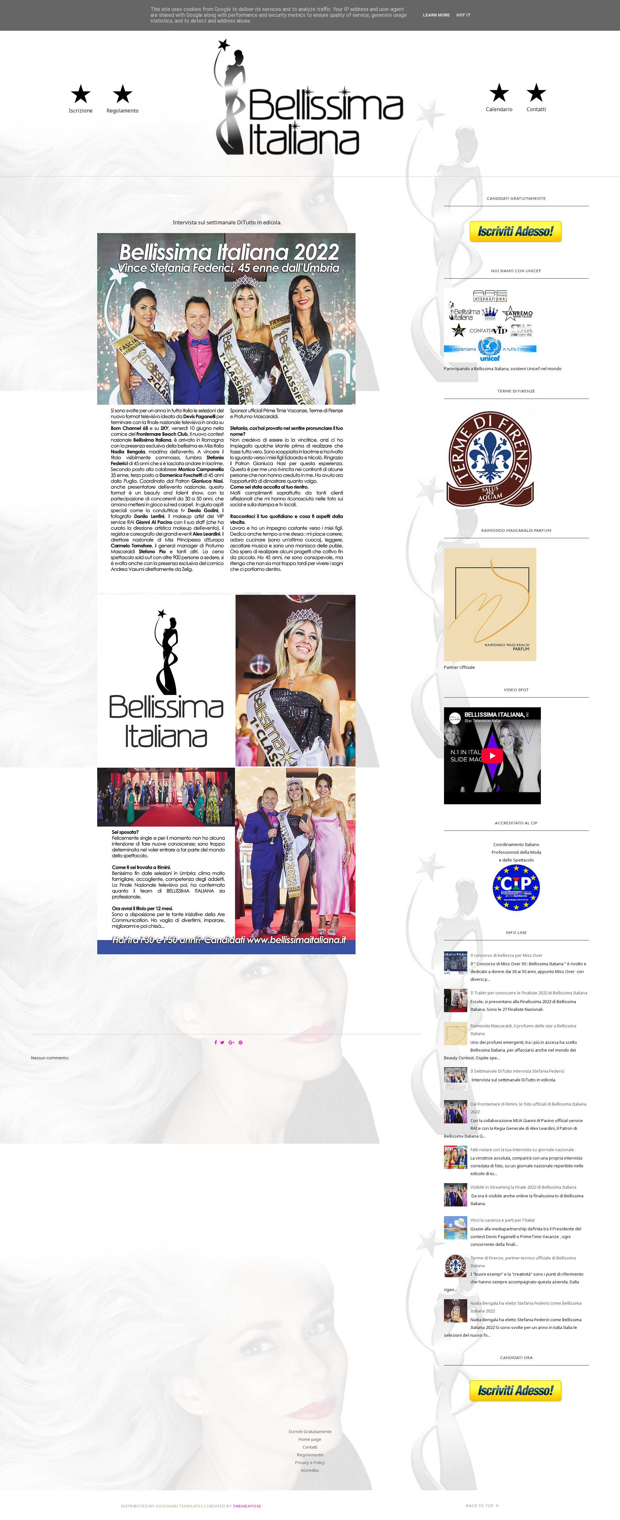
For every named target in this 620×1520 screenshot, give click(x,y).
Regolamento (310, 1455)
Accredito (310, 1470)
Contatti (310, 1447)
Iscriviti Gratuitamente (310, 1431)
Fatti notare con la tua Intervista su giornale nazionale (522, 1149)
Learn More (436, 15)
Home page (310, 1439)
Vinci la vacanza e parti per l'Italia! (502, 1220)
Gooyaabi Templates (179, 1506)
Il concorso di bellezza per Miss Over (506, 955)
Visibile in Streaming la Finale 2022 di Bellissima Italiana (523, 1187)
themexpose (247, 1506)
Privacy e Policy (310, 1462)
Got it (463, 15)
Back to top (480, 1505)
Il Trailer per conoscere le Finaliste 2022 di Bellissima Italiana (528, 993)
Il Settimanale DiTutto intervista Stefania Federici (517, 1071)
